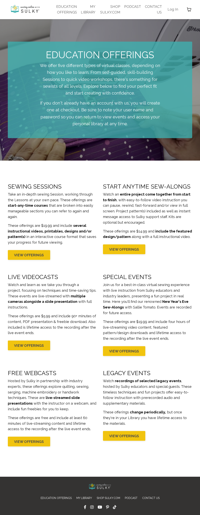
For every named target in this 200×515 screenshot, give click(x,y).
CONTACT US (153, 9)
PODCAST (132, 6)
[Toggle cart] (189, 9)
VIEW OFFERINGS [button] (29, 255)
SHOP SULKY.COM (110, 9)
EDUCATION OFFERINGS (66, 9)
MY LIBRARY (88, 9)
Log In (173, 9)
